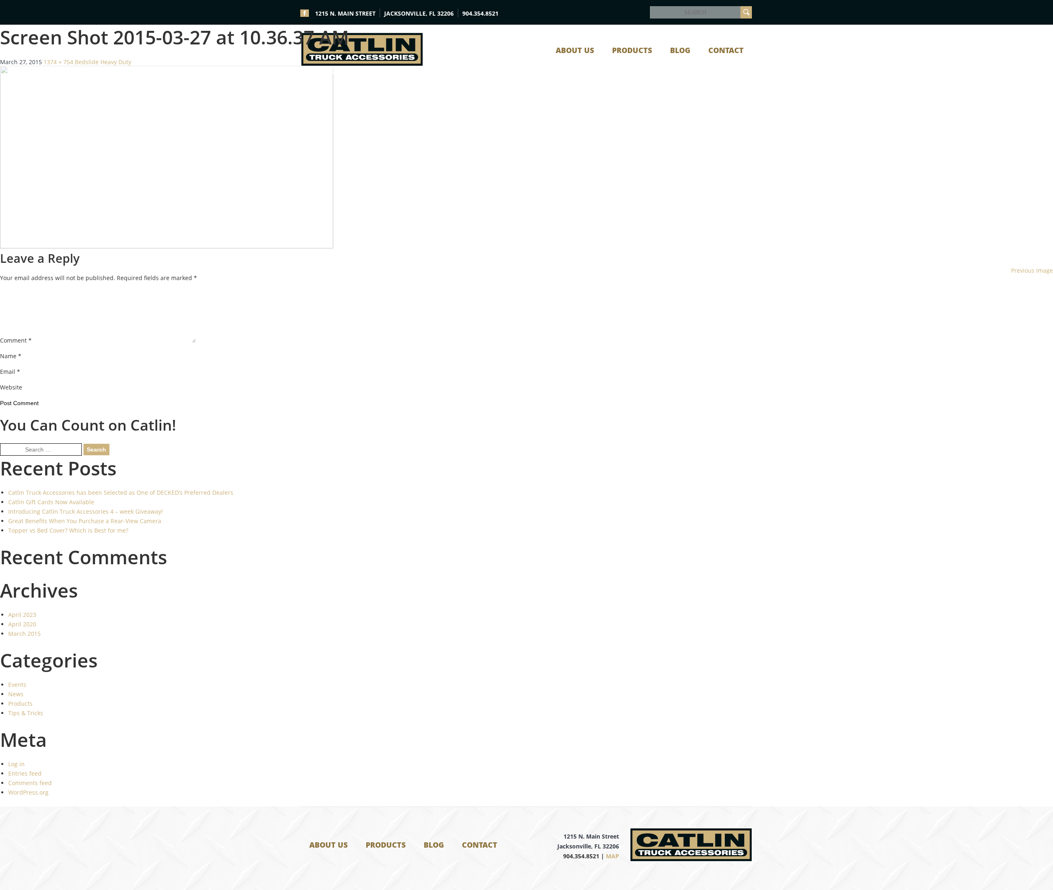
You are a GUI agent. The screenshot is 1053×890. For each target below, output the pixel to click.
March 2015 (24, 633)
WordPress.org (28, 792)
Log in (16, 764)
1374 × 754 (58, 62)
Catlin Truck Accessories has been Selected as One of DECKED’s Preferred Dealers (120, 492)
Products (20, 703)
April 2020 (22, 624)
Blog (434, 845)
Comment (16, 340)
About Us (328, 845)
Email (10, 371)
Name (10, 356)
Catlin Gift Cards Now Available (51, 502)
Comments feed (30, 783)
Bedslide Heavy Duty (103, 62)
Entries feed (25, 773)
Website (11, 387)
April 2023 (22, 615)
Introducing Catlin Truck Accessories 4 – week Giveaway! (85, 511)
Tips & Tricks (25, 713)
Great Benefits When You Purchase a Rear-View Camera (84, 521)
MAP (612, 856)
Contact (479, 845)
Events (17, 684)
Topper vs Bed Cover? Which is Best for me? (68, 530)
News (15, 694)
